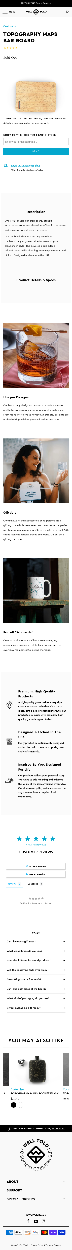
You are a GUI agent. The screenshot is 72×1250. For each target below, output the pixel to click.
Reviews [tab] (12, 883)
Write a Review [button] (37, 866)
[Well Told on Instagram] (43, 1221)
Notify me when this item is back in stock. (29, 134)
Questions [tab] (32, 883)
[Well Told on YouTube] (35, 1221)
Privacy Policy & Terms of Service (46, 1245)
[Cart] (67, 11)
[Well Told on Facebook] (28, 1221)
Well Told (23, 1245)
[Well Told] (36, 12)
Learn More (58, 1128)
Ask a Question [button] (37, 874)
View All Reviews (36, 844)
